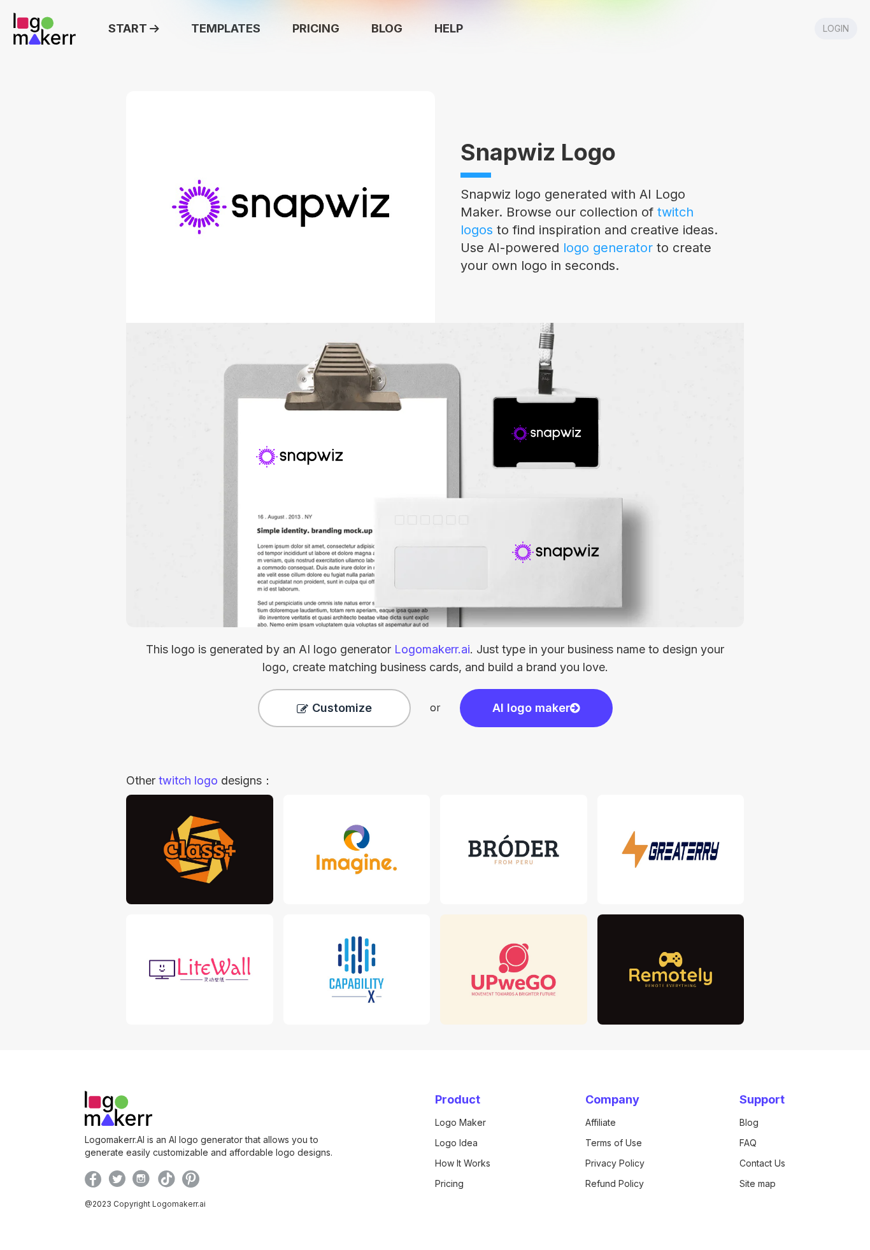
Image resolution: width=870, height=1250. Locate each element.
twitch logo (188, 780)
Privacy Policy (615, 1163)
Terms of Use (613, 1142)
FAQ (748, 1142)
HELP (448, 28)
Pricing (449, 1183)
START (127, 28)
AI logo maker (531, 707)
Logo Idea (456, 1142)
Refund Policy (614, 1183)
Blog (749, 1122)
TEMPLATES (225, 28)
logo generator (608, 247)
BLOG (387, 28)
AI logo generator (384, 649)
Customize (342, 707)
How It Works (462, 1163)
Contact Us (762, 1163)
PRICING (315, 28)
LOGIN (836, 28)
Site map (757, 1183)
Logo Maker (460, 1122)
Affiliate (600, 1122)
